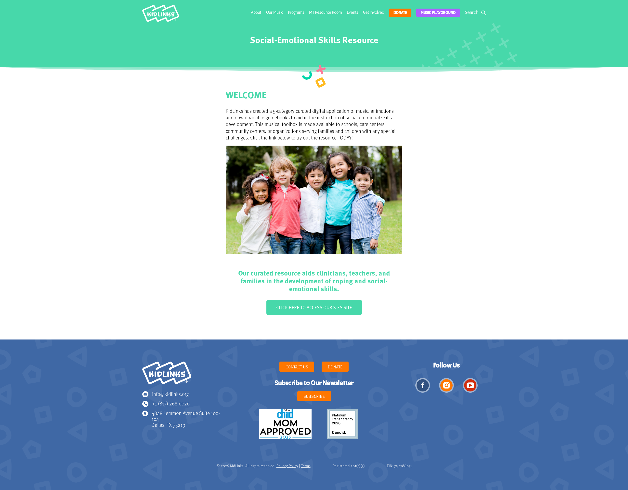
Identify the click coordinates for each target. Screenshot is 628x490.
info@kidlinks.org (170, 394)
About (256, 12)
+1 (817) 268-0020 (171, 403)
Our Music (274, 12)
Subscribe (314, 396)
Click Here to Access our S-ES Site (314, 307)
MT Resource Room (325, 12)
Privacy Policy (287, 466)
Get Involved (373, 12)
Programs (296, 12)
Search (471, 12)
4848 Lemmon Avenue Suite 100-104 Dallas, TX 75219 (186, 418)
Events (352, 12)
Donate (400, 13)
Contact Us (297, 367)
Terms (306, 466)
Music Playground (438, 13)
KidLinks (166, 375)
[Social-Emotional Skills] (160, 15)
